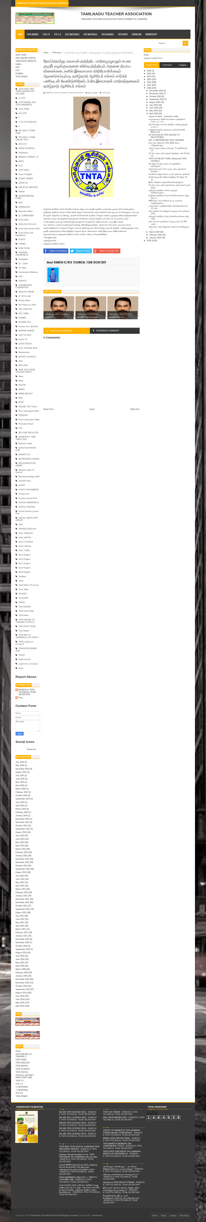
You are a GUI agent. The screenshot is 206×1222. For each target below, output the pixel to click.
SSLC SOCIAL (25, 546)
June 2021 (20, 919)
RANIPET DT (24, 454)
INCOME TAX (25, 322)
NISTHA (22, 385)
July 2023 (20, 835)
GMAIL (19, 64)
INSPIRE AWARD (26, 331)
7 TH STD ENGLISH (27, 122)
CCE (21, 166)
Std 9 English (24, 572)
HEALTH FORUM (26, 292)
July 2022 (20, 876)
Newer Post (48, 409)
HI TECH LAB (25, 296)
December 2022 (22, 859)
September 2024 (23, 799)
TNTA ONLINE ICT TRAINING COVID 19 (25, 621)
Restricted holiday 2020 (29, 476)
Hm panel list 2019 (27, 305)
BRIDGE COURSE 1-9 (28, 157)
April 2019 (20, 1006)
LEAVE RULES (25, 344)
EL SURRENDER (26, 215)
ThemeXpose (97, 1215)
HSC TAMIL (24, 313)
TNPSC (22, 602)
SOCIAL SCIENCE (27, 507)
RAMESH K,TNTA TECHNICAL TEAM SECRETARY (27, 692)
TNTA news (24, 615)
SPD (21, 524)
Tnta (20, 697)
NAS (21, 361)
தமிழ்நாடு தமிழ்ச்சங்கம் (153, 58)
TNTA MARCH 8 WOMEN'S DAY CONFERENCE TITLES (117, 1144)
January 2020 (21, 976)
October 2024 (21, 795)
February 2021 (22, 932)
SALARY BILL (25, 481)
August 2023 (21, 832)
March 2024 (21, 809)
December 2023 (22, 819)
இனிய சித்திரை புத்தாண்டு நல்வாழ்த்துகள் (166, 182)
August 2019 (21, 993)
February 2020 (22, 972)
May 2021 (20, 922)
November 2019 (22, 983)
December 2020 (22, 939)
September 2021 (23, 909)
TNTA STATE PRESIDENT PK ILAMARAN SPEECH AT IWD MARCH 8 (122, 1152)
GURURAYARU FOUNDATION (24, 286)
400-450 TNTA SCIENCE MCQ (72, 1123)
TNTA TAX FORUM (111, 1112)
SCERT (22, 485)
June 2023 (20, 839)
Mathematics (24, 352)
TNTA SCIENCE (23, 1069)
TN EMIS (23, 594)
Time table (23, 589)
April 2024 (20, 805)
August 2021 (21, 912)
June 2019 (20, 999)
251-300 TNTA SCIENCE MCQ (72, 1134)
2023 (149, 79)
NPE (21, 398)
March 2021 (21, 929)
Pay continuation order (29, 411)
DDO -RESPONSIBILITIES (115, 1117)
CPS (18, 70)
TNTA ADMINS (32, 34)
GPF (18, 67)
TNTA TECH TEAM (27, 626)
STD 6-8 (19, 1093)
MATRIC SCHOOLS (27, 357)
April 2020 (20, 966)
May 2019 (20, 1002)
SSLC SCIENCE (26, 542)
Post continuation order (29, 419)
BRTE (21, 161)
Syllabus (22, 576)
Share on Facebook (58, 251)
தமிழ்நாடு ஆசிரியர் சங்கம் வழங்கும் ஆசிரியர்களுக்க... (163, 191)
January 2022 (21, 896)
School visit (24, 494)
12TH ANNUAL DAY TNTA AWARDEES (26, 103)
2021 (149, 85)
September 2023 (23, 829)
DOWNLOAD (136, 34)
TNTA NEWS (123, 34)
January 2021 (21, 936)
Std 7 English (24, 563)
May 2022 (20, 882)
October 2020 (21, 946)
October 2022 (21, 865)
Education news (26, 211)
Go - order (23, 263)
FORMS (22, 244)
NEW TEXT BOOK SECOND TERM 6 (25, 371)
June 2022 (20, 879)
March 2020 (21, 969)
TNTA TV (46, 34)
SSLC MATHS (25, 537)
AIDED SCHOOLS (27, 148)
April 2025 (20, 785)
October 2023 (21, 825)
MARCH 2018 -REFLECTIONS (116, 1138)
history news (24, 300)
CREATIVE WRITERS (28, 187)
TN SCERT (23, 598)
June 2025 (20, 779)
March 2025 (21, 789)
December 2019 (22, 979)
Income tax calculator (28, 326)
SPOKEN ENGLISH (27, 529)
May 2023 (20, 842)
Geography (23, 259)
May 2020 (20, 962)
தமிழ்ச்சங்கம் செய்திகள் (28, 664)
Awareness (23, 153)
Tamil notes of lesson (29, 585)
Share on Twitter (83, 251)
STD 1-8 (57, 34)
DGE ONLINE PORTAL (26, 58)
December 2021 (22, 899)
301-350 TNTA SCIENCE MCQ (72, 1128)
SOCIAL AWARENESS (29, 502)
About (163, 1216)
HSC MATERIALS (90, 34)
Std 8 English (24, 568)
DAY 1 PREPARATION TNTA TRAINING (166, 140)
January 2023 (21, 855)
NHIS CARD (21, 55)
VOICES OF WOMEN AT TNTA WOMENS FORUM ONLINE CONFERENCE (121, 1131)
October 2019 (21, 986)
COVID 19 (23, 183)
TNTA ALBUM (25, 607)
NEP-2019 (23, 365)
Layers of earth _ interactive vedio (163, 116)
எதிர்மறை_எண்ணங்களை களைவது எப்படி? (120, 1174)
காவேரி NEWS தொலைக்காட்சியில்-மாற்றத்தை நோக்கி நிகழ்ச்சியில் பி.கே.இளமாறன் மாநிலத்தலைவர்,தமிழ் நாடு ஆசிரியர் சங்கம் (78, 1167)
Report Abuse (26, 676)
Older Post (135, 409)
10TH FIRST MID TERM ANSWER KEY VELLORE (25, 91)
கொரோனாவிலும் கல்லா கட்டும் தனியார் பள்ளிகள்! (169, 174)
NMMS (22, 389)
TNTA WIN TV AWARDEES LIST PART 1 (27, 636)
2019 (149, 240)
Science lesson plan (28, 498)
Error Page (184, 1216)
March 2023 (21, 849)
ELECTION (23, 220)
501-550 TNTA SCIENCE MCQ (72, 1112)
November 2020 (22, 942)
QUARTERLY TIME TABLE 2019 (26, 438)
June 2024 (20, 802)
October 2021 (21, 906)
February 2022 (22, 892)
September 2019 (23, 989)
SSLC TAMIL (24, 550)
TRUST (22, 655)
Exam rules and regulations (24, 234)
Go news (23, 268)
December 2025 (22, 769)
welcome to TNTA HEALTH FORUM (118, 1182)
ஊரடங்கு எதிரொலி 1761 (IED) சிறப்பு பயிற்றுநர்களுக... (164, 144)
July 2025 (20, 775)
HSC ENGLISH (25, 309)
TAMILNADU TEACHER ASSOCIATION (116, 14)
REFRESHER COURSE (29, 459)
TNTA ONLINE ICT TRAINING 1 (24, 1055)
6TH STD (23, 113)
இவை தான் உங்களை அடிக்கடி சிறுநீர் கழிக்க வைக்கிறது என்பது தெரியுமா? (121, 1189)
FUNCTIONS (24, 248)
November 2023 (22, 822)
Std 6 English (24, 559)
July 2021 (20, 916)
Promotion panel (26, 424)
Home (20, 34)
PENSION (23, 415)
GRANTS (23, 281)
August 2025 (21, 772)
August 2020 (21, 952)
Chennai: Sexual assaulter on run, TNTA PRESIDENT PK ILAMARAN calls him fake (78, 1155)
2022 (149, 82)
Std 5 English (24, 555)
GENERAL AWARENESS (22, 253)
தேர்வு (21, 668)
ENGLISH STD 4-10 (27, 224)
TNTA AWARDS (107, 34)
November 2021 (22, 902)
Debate (22, 191)
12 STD (22, 98)
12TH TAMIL (24, 109)
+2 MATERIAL (22, 1087)
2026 (149, 71)
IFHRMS (19, 73)
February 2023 (22, 852)
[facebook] (188, 3)
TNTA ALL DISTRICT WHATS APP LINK (25, 1076)
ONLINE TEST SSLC (28, 406)
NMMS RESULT (26, 393)
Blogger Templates (70, 1215)
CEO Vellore (24, 170)
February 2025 (22, 792)
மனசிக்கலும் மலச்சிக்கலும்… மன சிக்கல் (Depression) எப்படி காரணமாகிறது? (120, 1167)
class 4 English (25, 174)
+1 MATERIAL (22, 1090)
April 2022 (20, 886)
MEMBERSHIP (151, 34)
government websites (28, 272)
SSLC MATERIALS (72, 34)
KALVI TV (23, 339)
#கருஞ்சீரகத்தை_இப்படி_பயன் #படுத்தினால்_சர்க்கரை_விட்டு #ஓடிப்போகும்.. (121, 1196)
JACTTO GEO (25, 335)
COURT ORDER (26, 178)
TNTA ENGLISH (23, 1063)
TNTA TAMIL (21, 1060)
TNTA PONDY (22, 76)
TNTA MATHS (22, 1066)
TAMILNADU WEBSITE (26, 61)
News (21, 376)
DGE (21, 202)
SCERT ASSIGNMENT (29, 489)
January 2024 (21, 815)
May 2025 (20, 782)
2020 (149, 88)
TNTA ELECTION (26, 611)
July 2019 (20, 996)
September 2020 (23, 949)
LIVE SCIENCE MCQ (28, 348)
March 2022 (21, 889)
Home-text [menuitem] (31, 749)
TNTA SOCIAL (22, 1072)
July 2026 (20, 762)
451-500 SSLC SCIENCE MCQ (72, 1117)
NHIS (21, 381)
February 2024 (22, 812)
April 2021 (20, 926)
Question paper (25, 443)
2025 (149, 73)
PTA (20, 428)
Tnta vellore (24, 631)
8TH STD (23, 144)
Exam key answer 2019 (29, 228)
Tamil (21, 581)
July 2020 (20, 956)
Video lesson (24, 659)
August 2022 (21, 872)
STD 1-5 (19, 1084)
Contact (173, 1216)
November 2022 (22, 862)
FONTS (22, 239)
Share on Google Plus (109, 251)
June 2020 (20, 959)
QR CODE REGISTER (28, 432)
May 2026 (20, 765)
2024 (149, 76)
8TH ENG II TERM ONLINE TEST (25, 138)
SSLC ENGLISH (26, 533)
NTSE (21, 402)
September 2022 (23, 869)
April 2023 (20, 846)
